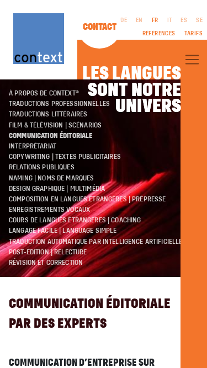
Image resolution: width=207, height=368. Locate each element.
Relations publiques (42, 167)
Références (159, 33)
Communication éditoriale (50, 136)
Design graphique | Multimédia (57, 189)
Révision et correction (46, 262)
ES (184, 20)
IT (169, 20)
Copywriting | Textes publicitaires (65, 157)
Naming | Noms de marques (51, 178)
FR (155, 20)
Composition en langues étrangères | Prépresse (87, 199)
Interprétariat (32, 146)
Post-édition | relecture (48, 252)
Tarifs (193, 33)
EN (139, 20)
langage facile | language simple (63, 230)
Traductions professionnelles (59, 104)
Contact (99, 27)
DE (123, 20)
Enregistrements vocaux (49, 210)
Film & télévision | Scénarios (55, 125)
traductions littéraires (48, 114)
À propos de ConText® (44, 93)
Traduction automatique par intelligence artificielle (96, 242)
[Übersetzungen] (192, 59)
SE (199, 20)
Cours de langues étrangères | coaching (75, 220)
